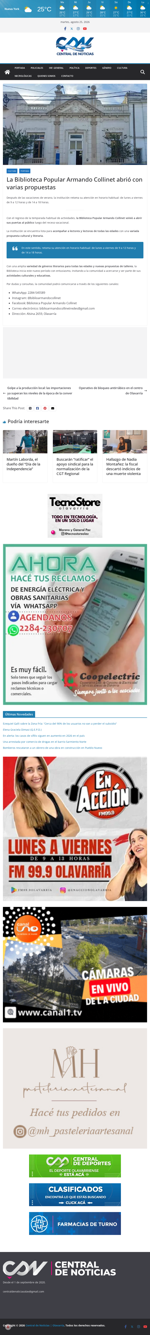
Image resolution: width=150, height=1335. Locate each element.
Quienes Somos (46, 76)
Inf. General (56, 67)
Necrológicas (23, 76)
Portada (20, 67)
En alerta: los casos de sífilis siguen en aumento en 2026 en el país (44, 735)
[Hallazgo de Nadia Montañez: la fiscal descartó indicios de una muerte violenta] (125, 433)
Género (106, 67)
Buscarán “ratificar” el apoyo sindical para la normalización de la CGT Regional (75, 466)
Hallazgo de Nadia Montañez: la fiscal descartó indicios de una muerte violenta (123, 466)
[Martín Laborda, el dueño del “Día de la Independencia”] (25, 433)
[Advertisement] (75, 352)
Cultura (122, 67)
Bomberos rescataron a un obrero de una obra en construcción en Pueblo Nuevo (52, 748)
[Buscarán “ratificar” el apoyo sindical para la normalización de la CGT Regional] (75, 433)
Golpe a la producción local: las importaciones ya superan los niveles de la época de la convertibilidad (39, 393)
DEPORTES (90, 67)
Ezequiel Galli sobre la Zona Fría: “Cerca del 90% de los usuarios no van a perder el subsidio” (60, 723)
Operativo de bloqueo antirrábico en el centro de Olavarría (111, 390)
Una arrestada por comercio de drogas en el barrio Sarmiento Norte (44, 741)
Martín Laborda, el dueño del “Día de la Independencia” (23, 464)
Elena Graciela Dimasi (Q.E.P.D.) (22, 729)
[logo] (59, 1261)
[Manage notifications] (8, 1327)
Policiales (37, 67)
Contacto (67, 76)
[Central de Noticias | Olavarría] (7, 72)
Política (74, 67)
